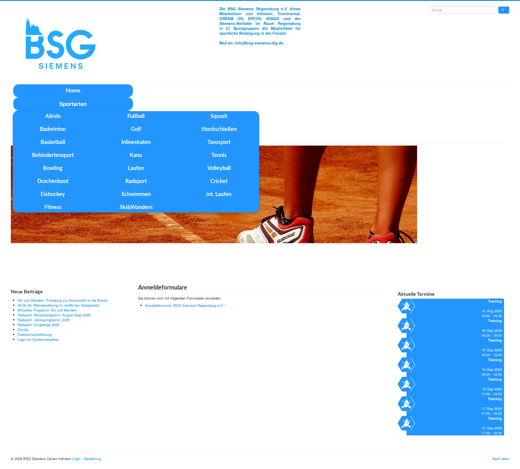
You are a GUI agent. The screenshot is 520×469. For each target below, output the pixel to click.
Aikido (53, 116)
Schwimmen (136, 194)
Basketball (53, 142)
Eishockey (53, 194)
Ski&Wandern (136, 207)
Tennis (219, 155)
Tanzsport (218, 142)
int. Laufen (219, 194)
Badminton (53, 129)
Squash (218, 116)
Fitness (52, 207)
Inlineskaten (136, 142)
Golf (136, 129)
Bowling (53, 168)
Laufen (136, 168)
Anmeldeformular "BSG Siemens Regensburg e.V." (185, 305)
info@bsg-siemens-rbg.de (259, 43)
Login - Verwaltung (86, 458)
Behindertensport (53, 155)
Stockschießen (219, 129)
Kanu (136, 155)
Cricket (218, 181)
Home (73, 91)
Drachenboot (53, 181)
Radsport (136, 181)
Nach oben (500, 458)
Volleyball (219, 168)
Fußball (136, 116)
